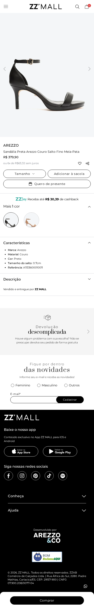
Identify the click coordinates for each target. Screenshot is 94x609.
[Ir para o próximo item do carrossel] (89, 69)
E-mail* (15, 393)
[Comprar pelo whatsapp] (85, 586)
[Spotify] (62, 475)
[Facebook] (8, 475)
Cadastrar (70, 399)
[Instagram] (22, 475)
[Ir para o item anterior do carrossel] (4, 69)
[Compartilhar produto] (87, 163)
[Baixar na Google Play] (60, 451)
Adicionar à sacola (69, 174)
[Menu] (6, 6)
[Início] (45, 6)
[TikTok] (49, 475)
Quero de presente (49, 184)
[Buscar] (77, 6)
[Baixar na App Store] (21, 451)
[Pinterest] (35, 475)
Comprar (47, 600)
